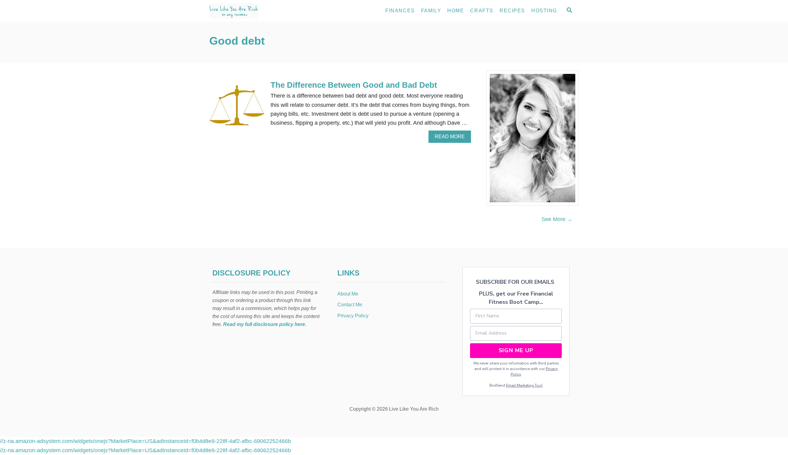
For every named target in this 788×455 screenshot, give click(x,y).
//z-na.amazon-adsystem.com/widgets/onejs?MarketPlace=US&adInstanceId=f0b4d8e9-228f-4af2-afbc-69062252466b (145, 441)
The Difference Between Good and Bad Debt (354, 85)
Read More (452, 138)
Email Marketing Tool (524, 385)
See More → (557, 219)
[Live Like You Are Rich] (264, 11)
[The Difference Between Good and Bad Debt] (236, 110)
